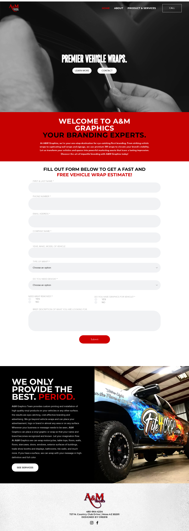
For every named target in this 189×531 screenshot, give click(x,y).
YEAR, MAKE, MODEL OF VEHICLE (49, 246)
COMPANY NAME (41, 231)
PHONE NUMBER (41, 196)
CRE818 (103, 517)
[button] (25, 467)
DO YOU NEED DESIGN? (44, 279)
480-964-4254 (94, 511)
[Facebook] (97, 523)
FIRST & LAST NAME (42, 181)
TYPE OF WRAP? (40, 261)
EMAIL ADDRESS (41, 214)
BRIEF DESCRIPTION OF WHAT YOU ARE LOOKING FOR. (60, 309)
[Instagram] (91, 523)
